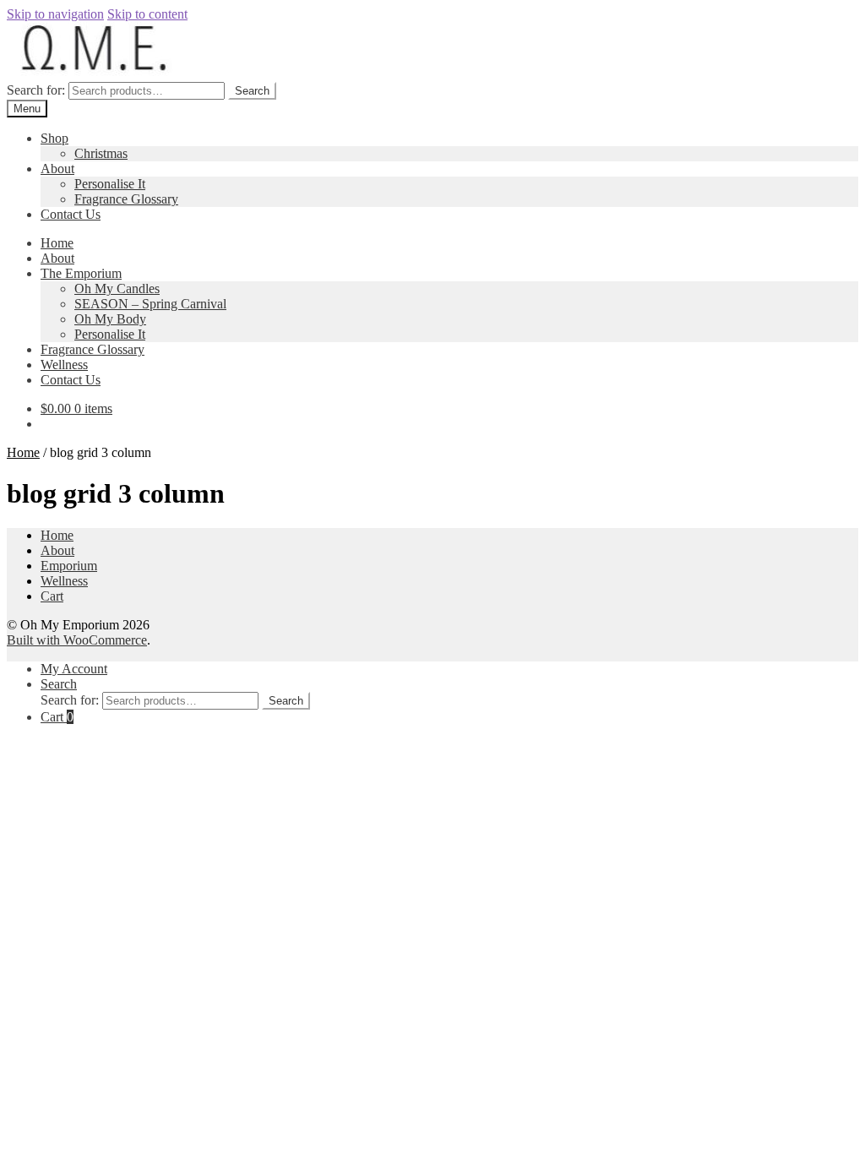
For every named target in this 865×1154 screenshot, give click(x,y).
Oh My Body (110, 319)
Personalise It (109, 184)
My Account (74, 668)
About (57, 168)
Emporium (69, 565)
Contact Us (71, 214)
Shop (54, 138)
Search (252, 90)
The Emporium (81, 273)
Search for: (36, 90)
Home (57, 243)
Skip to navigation (55, 14)
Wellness (64, 364)
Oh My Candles (117, 288)
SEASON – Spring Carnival (150, 304)
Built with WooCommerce (77, 640)
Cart (52, 596)
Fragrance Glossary (126, 199)
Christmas (101, 153)
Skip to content (147, 14)
